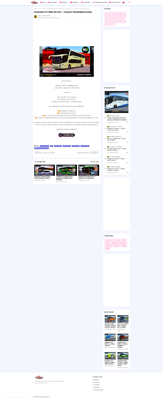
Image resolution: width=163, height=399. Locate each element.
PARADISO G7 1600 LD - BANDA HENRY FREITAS (116, 159)
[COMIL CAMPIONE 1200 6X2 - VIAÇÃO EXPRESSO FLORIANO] (116, 102)
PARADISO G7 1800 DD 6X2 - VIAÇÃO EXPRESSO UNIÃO (42, 177)
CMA (119, 240)
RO (113, 21)
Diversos (97, 387)
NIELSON (116, 246)
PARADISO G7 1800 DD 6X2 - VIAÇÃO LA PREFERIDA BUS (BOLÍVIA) (64, 178)
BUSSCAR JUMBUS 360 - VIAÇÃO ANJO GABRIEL (116, 139)
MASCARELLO (123, 243)
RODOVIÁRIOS (66, 146)
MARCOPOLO (58, 146)
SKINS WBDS (76, 146)
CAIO (114, 240)
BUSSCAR (108, 240)
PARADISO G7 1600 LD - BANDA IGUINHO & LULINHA (116, 169)
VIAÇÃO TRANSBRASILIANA (49, 9)
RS (121, 21)
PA (110, 19)
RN (110, 21)
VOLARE (107, 248)
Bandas (97, 380)
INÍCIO (44, 2)
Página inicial (37, 9)
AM (113, 13)
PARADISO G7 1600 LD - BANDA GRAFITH (110, 344)
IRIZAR (107, 243)
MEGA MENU (53, 2)
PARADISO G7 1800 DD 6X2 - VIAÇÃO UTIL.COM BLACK (87, 177)
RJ (106, 21)
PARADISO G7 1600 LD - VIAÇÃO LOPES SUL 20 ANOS (116, 129)
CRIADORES (86, 2)
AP (117, 13)
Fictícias (97, 382)
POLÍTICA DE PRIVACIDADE (118, 2)
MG (121, 16)
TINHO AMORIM (85, 146)
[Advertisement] (67, 33)
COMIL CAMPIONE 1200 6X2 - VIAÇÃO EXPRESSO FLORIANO (117, 119)
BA (120, 13)
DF (106, 16)
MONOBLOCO (109, 246)
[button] (129, 2)
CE (124, 13)
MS (125, 16)
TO (113, 24)
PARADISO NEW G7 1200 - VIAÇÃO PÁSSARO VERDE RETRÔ (122, 363)
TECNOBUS (123, 246)
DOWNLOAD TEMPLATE (100, 2)
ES (109, 16)
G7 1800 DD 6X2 (44, 146)
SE (106, 24)
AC (106, 13)
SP (109, 24)
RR (117, 21)
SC (124, 21)
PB (113, 19)
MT (106, 19)
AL (110, 13)
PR (123, 19)
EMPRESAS (75, 2)
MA (117, 16)
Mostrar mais (95, 162)
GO (51, 146)
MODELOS (64, 2)
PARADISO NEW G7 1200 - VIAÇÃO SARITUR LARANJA (116, 149)
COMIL (123, 240)
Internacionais (99, 390)
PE (116, 19)
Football (97, 385)
